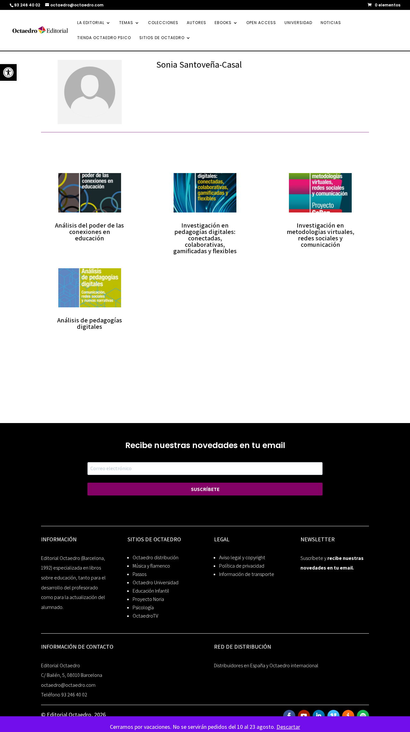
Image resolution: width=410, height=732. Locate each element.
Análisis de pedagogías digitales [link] (89, 323)
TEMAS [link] (126, 23)
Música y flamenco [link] (151, 565)
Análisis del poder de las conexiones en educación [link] (89, 231)
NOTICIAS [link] (331, 23)
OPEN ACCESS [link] (261, 23)
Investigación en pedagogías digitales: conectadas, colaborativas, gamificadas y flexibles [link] (205, 238)
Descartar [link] (288, 726)
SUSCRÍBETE (205, 489)
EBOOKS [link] (223, 23)
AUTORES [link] (196, 23)
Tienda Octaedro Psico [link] (104, 38)
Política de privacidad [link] (241, 565)
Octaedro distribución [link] (155, 557)
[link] (8, 72)
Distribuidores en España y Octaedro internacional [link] (266, 665)
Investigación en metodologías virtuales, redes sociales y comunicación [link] (320, 235)
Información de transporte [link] (246, 574)
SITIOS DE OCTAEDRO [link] (161, 38)
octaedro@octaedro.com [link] (68, 685)
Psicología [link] (143, 607)
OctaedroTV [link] (145, 615)
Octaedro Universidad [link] (155, 582)
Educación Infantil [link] (151, 590)
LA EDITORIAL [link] (90, 23)
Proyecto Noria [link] (148, 599)
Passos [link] (139, 574)
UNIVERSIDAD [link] (298, 23)
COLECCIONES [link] (163, 23)
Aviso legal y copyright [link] (242, 557)
